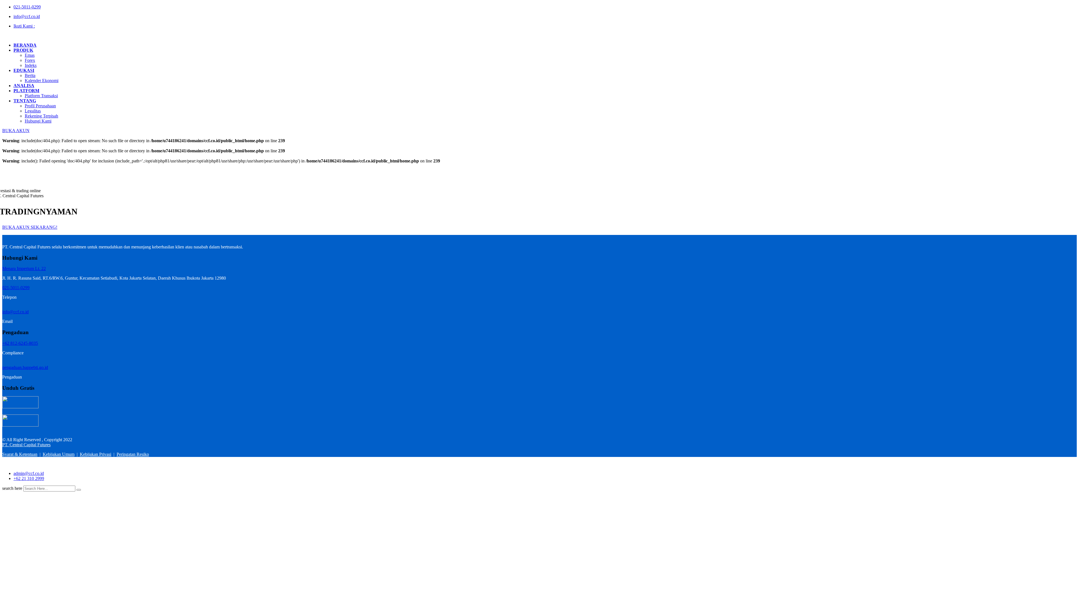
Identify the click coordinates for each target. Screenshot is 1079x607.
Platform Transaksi (41, 95)
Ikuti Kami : (24, 26)
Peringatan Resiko (133, 454)
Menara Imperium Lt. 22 (24, 268)
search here (12, 488)
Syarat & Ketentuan (19, 454)
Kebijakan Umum (58, 454)
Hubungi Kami (38, 121)
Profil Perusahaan (40, 105)
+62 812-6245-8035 (20, 343)
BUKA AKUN (16, 130)
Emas (30, 55)
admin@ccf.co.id (28, 473)
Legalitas (33, 110)
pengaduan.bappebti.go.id (25, 367)
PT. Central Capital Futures (26, 444)
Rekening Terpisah (41, 116)
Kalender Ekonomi (41, 80)
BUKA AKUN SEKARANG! (29, 227)
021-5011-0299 (27, 6)
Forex (30, 60)
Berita (30, 75)
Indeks (31, 65)
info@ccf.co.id (26, 16)
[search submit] (78, 490)
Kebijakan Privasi (95, 454)
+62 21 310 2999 (28, 478)
